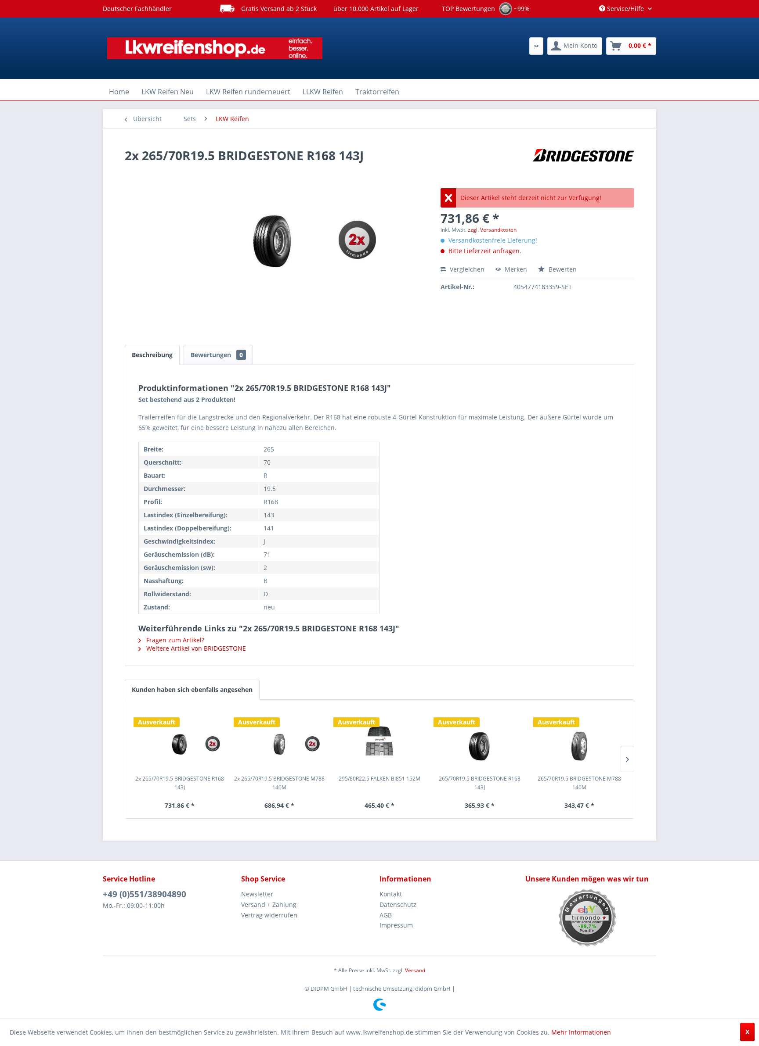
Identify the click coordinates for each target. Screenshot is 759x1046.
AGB (386, 915)
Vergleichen (466, 269)
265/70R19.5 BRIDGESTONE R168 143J (479, 783)
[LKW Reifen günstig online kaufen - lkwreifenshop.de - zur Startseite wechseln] (214, 48)
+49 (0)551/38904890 (144, 894)
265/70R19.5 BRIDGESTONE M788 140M (579, 783)
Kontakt (391, 894)
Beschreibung (152, 355)
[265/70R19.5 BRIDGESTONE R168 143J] (479, 739)
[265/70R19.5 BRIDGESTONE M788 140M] (579, 739)
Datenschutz (398, 904)
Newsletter (257, 894)
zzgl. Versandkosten (492, 229)
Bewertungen (217, 355)
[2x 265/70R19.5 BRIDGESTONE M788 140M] (279, 739)
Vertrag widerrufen (269, 915)
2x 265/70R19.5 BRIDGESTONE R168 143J (179, 783)
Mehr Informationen (581, 1032)
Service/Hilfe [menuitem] (625, 8)
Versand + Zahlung (268, 904)
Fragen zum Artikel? (174, 640)
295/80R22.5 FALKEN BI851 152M (379, 778)
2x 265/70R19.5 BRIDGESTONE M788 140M (279, 783)
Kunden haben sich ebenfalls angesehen (192, 689)
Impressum (396, 925)
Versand (415, 970)
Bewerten (562, 269)
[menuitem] (536, 46)
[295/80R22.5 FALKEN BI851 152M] (379, 739)
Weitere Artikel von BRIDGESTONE (195, 648)
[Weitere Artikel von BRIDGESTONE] (583, 164)
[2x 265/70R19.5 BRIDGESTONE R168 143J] (179, 739)
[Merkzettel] (536, 46)
